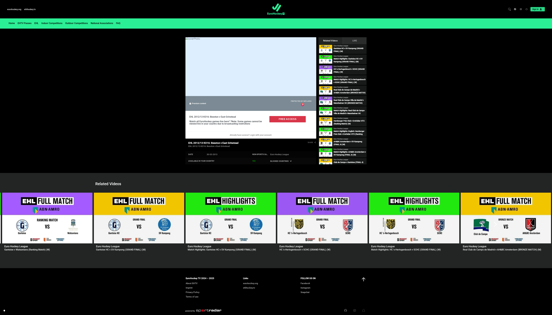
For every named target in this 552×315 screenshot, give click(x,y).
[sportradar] (203, 310)
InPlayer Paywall (302, 104)
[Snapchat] (526, 9)
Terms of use (192, 296)
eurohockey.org (14, 9)
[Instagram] (520, 9)
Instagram (305, 288)
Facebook (305, 283)
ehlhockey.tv (30, 9)
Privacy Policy (192, 292)
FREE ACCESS (287, 119)
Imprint (189, 288)
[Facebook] (516, 9)
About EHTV (192, 283)
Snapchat (305, 292)
